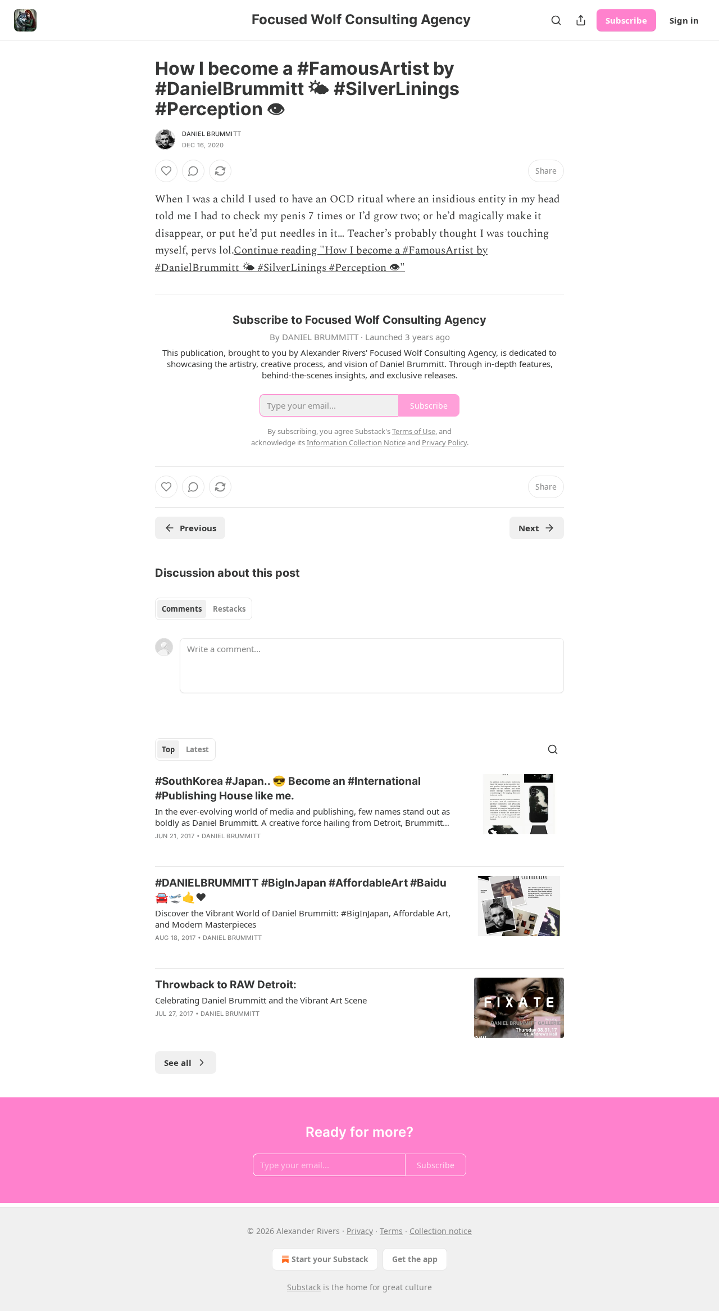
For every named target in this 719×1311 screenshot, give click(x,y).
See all (178, 1062)
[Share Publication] (581, 20)
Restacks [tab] (229, 609)
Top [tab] (168, 749)
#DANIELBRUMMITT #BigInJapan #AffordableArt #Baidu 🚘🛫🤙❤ (301, 890)
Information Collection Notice (356, 442)
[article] (359, 816)
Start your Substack (330, 1259)
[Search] (556, 20)
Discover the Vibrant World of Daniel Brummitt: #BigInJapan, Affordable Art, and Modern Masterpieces (302, 918)
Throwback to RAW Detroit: (226, 984)
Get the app (415, 1259)
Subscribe (626, 20)
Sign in (684, 20)
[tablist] (203, 609)
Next (528, 528)
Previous (198, 528)
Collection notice (440, 1231)
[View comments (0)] (193, 171)
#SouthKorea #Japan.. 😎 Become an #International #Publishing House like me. (288, 788)
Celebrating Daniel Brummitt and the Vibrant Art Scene (261, 1000)
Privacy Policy (444, 442)
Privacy (360, 1231)
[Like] (166, 171)
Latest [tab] (197, 749)
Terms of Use (413, 431)
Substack (304, 1287)
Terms (391, 1231)
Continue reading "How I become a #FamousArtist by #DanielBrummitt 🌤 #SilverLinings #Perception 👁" (321, 258)
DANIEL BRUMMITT (211, 134)
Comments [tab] (182, 609)
